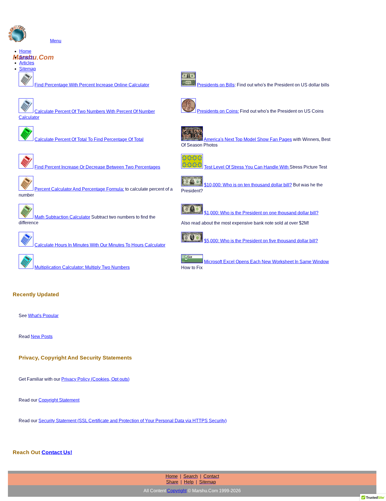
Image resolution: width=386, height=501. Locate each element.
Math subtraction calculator (62, 217)
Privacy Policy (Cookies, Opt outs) (95, 379)
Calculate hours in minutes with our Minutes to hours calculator (99, 245)
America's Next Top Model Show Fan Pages (248, 139)
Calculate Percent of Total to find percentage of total (89, 139)
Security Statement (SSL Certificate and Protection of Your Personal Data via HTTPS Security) (132, 420)
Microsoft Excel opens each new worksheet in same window (266, 261)
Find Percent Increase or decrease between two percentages (97, 167)
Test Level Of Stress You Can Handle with (247, 167)
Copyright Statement (58, 400)
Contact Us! (57, 452)
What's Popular (43, 315)
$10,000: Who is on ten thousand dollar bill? (248, 184)
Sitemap (27, 68)
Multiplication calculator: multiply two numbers (82, 267)
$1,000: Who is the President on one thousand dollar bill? (261, 212)
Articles (26, 62)
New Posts (42, 336)
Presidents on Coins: (218, 111)
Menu (55, 40)
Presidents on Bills (216, 84)
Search (26, 57)
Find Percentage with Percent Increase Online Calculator (91, 84)
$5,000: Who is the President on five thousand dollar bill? (261, 240)
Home (25, 51)
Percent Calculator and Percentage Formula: (79, 189)
